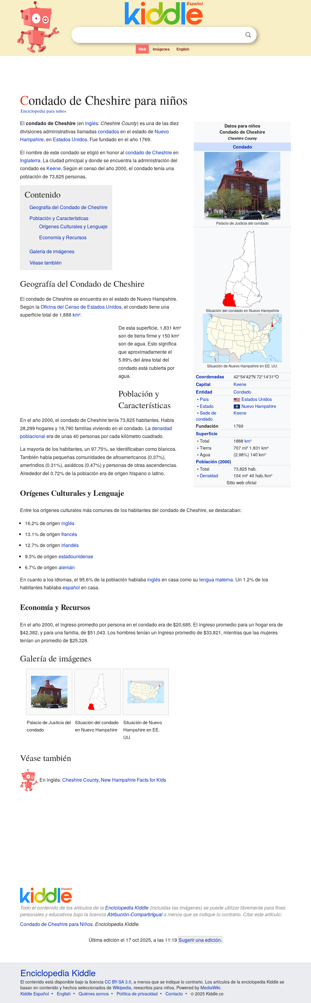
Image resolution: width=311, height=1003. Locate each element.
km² (248, 440)
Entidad (204, 392)
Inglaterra (30, 160)
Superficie (206, 433)
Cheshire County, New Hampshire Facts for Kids (114, 779)
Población (206, 461)
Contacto (174, 994)
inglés (91, 123)
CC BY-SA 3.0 (118, 982)
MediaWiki (210, 987)
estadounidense (76, 556)
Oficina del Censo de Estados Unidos (81, 306)
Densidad (209, 475)
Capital (203, 384)
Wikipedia (122, 987)
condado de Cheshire (148, 152)
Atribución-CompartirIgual (134, 914)
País (204, 399)
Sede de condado (206, 415)
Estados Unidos (256, 399)
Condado (242, 147)
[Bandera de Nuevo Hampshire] (237, 406)
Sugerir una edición (200, 939)
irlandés (70, 545)
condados (108, 131)
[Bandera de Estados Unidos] (237, 399)
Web (142, 49)
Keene (240, 384)
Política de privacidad (137, 994)
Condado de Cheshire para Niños (56, 924)
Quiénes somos (94, 994)
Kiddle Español (34, 994)
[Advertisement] (155, 72)
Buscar (248, 35)
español (71, 587)
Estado (207, 406)
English (182, 49)
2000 (225, 461)
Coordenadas (210, 376)
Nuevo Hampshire (258, 406)
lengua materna (216, 579)
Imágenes (161, 49)
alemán (67, 567)
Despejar (236, 35)
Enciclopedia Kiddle (127, 907)
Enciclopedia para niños (43, 111)
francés (69, 534)
